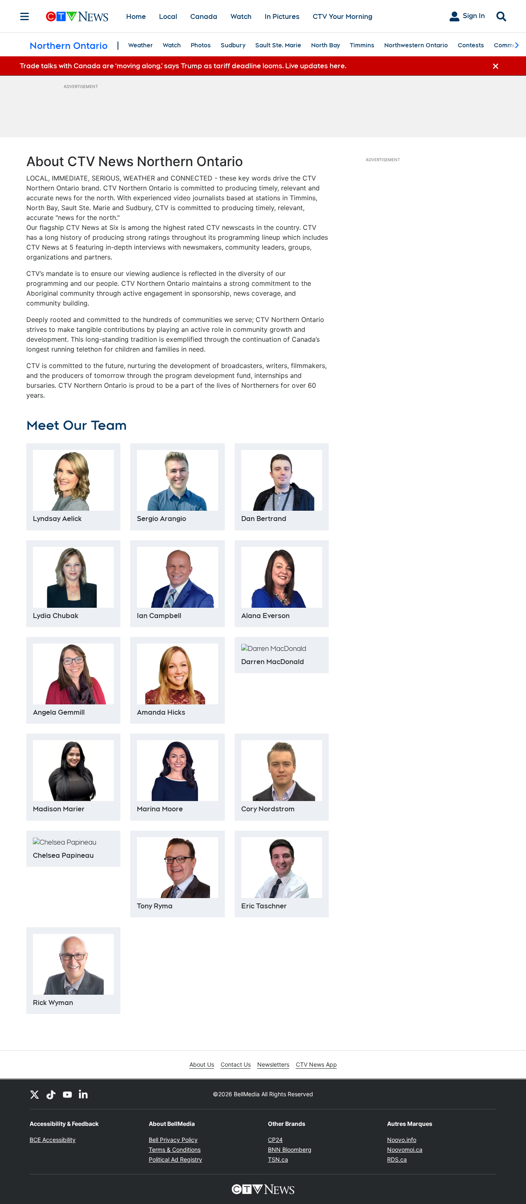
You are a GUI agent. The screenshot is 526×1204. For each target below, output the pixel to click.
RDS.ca (397, 1159)
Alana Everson (265, 616)
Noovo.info (401, 1139)
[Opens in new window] (177, 867)
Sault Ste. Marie (278, 45)
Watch (241, 17)
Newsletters (273, 1064)
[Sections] (24, 16)
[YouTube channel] (67, 1094)
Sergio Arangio (161, 519)
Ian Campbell (159, 616)
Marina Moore (160, 809)
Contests (471, 45)
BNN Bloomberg (289, 1149)
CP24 (275, 1139)
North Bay (325, 45)
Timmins (362, 45)
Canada (203, 17)
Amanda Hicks (161, 712)
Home (136, 17)
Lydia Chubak (55, 616)
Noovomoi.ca (404, 1149)
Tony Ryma (155, 906)
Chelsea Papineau (63, 855)
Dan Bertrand (263, 519)
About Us (201, 1064)
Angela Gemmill (59, 712)
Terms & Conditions (175, 1149)
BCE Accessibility (53, 1139)
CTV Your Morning (342, 17)
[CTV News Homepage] (77, 16)
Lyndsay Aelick (57, 519)
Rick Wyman (53, 1003)
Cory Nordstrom (268, 809)
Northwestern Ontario (416, 45)
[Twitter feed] (34, 1094)
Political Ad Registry (175, 1159)
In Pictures (282, 17)
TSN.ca (278, 1159)
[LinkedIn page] (84, 1094)
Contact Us (236, 1064)
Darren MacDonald (272, 662)
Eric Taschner (264, 906)
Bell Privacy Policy (173, 1139)
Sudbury (233, 45)
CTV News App (316, 1064)
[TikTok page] (51, 1094)
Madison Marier (59, 809)
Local (168, 17)
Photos (201, 45)
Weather (140, 45)
